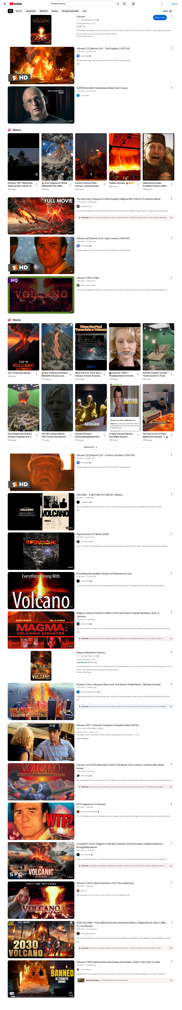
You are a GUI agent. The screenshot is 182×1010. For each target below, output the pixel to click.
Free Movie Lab (86, 206)
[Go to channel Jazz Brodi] (78, 95)
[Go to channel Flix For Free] (78, 624)
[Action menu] (171, 16)
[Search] (124, 3)
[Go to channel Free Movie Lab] (78, 206)
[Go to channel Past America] (78, 969)
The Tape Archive (87, 542)
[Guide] (4, 3)
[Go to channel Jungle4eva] (78, 502)
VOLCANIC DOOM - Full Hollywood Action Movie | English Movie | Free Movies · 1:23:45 (107, 735)
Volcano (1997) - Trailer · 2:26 (87, 732)
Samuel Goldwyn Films (89, 692)
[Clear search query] (118, 3)
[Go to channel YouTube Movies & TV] (78, 20)
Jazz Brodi (85, 95)
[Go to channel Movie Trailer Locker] (78, 285)
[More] (171, 217)
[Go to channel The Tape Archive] (78, 541)
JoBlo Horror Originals (89, 812)
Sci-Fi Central (85, 855)
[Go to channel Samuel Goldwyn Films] (78, 692)
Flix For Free (85, 624)
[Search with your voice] (133, 3)
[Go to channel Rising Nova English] (78, 933)
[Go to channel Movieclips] (78, 56)
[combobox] (83, 3)
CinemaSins (85, 581)
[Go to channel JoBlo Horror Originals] (78, 811)
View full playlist (82, 739)
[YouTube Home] (15, 3)
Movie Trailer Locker (88, 285)
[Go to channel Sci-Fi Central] (78, 854)
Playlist (100, 728)
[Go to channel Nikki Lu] (78, 890)
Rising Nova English (88, 934)
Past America (86, 969)
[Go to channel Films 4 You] (78, 776)
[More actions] (36, 184)
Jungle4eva (85, 502)
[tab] (10, 11)
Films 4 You (85, 776)
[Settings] (161, 3)
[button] (128, 217)
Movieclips (85, 56)
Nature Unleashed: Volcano (90, 652)
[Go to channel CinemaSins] (78, 581)
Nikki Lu (83, 891)
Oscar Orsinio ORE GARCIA (86, 728)
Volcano (80, 16)
